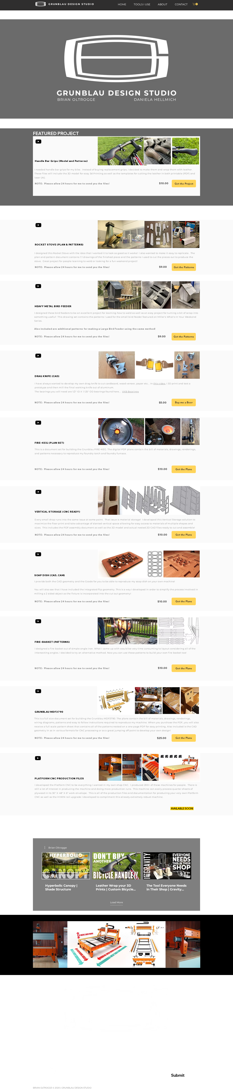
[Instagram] (53, 1070)
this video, (159, 383)
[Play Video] (65, 865)
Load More (116, 902)
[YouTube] (38, 141)
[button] (195, 4)
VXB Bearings (130, 391)
